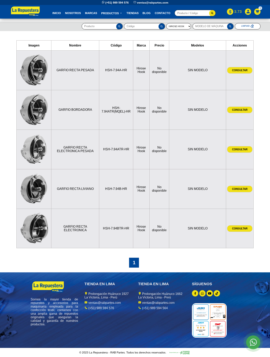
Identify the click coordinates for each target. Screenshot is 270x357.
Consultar (239, 70)
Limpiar (245, 26)
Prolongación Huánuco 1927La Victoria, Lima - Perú (106, 295)
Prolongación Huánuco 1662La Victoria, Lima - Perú (160, 295)
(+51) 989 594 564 (154, 308)
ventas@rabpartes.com (152, 2)
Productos (110, 13)
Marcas (91, 13)
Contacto (162, 13)
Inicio (56, 13)
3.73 (238, 11)
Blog (147, 13)
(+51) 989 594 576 (117, 2)
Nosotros (73, 13)
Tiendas (133, 13)
